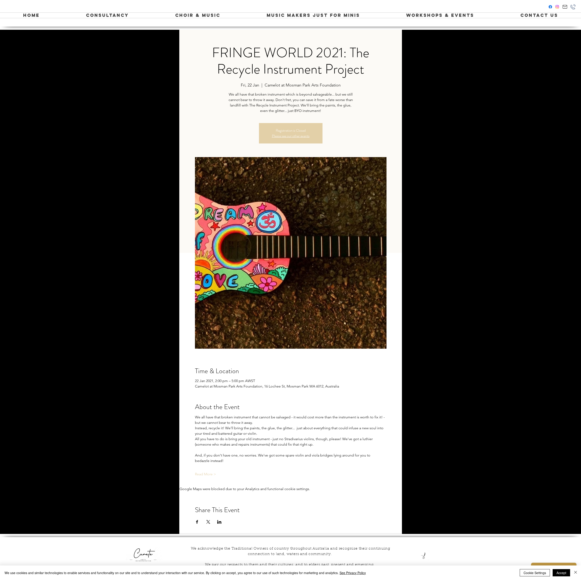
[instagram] (557, 7)
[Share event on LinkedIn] (219, 522)
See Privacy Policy (353, 572)
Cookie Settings (535, 572)
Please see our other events (291, 135)
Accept (561, 572)
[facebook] (550, 7)
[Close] (575, 572)
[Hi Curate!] (565, 7)
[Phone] (573, 7)
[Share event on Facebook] (197, 522)
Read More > (205, 474)
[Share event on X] (208, 522)
